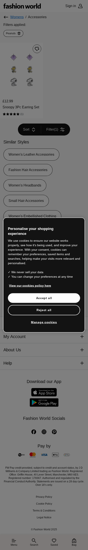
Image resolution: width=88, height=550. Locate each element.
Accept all (44, 293)
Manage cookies (44, 317)
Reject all (44, 305)
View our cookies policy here (28, 280)
